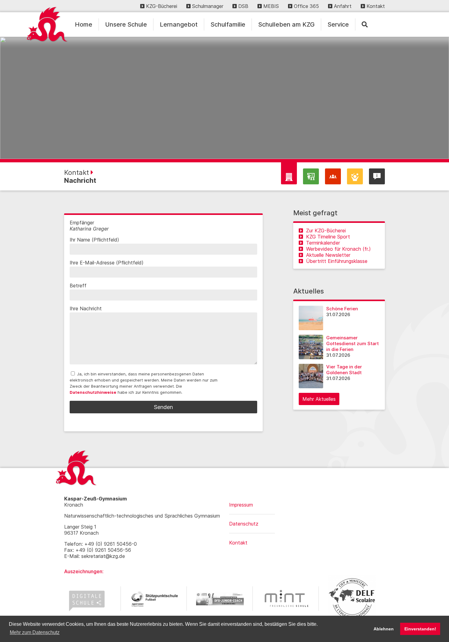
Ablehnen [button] (384, 628)
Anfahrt (343, 6)
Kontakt (376, 6)
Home (83, 24)
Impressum (241, 505)
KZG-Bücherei (161, 6)
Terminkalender (323, 243)
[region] (224, 98)
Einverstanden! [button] (420, 628)
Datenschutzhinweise (93, 392)
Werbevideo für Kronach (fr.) (338, 249)
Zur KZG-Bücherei (326, 230)
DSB (243, 6)
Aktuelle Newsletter (328, 255)
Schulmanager (207, 6)
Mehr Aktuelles (319, 399)
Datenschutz (243, 524)
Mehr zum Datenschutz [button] (35, 632)
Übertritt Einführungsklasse (336, 261)
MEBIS (271, 6)
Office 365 (306, 6)
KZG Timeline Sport (328, 237)
